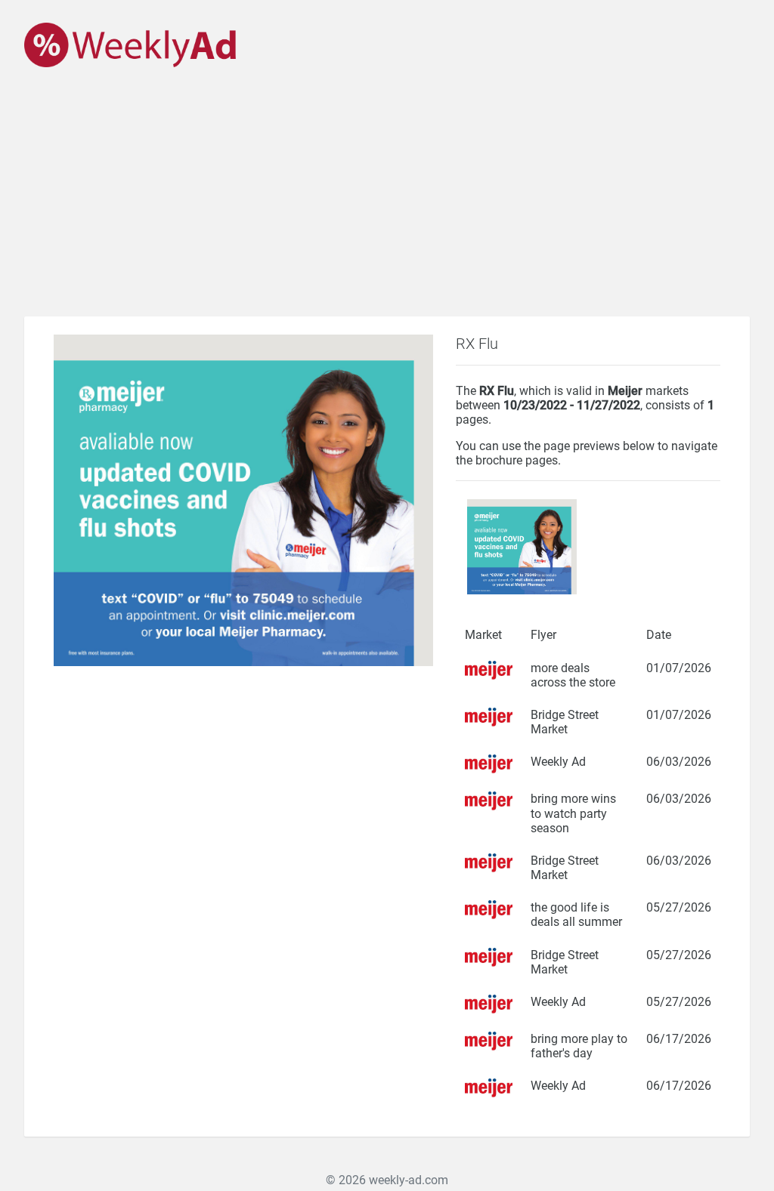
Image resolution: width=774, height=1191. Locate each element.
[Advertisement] (387, 203)
